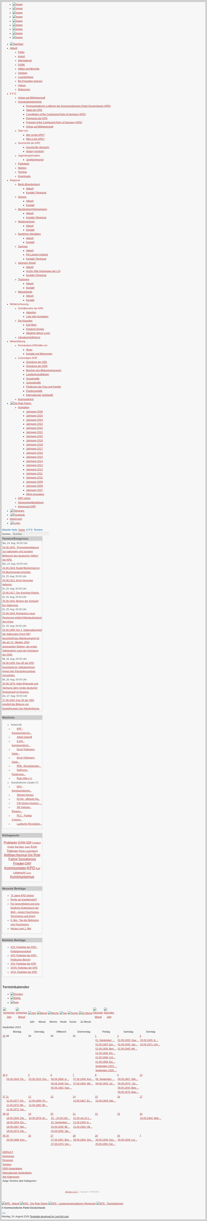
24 (141, 1114)
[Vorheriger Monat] (21, 1017)
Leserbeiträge (25, 77)
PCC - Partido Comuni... (22, 817)
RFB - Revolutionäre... (29, 766)
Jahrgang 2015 (34, 457)
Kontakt (30, 205)
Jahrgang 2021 (34, 432)
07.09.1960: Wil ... (83, 1083)
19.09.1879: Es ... (38, 1118)
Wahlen (22, 168)
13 (52, 1096)
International (25, 60)
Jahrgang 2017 (34, 448)
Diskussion (24, 89)
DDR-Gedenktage (12, 1168)
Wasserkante (25, 291)
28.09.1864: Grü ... (83, 1139)
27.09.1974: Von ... (61, 1144)
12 (29, 1096)
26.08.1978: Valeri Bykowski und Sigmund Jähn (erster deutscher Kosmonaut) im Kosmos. (20, 687)
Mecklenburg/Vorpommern (32, 209)
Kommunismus (22, 877)
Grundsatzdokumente (30, 101)
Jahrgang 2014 (34, 461)
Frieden (18, 863)
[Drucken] (17, 994)
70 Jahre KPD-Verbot (22, 895)
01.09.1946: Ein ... (105, 1053)
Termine (22, 172)
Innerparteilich (26, 399)
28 (74, 1135)
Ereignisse (8, 1156)
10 (141, 1075)
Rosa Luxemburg (28, 851)
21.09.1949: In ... (82, 1122)
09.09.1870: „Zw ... (128, 1083)
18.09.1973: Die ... (16, 1131)
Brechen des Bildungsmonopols (43, 370)
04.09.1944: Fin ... (16, 1079)
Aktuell (30, 188)
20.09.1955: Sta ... (61, 1131)
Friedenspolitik (34, 391)
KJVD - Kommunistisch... (21, 743)
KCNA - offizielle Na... (28, 799)
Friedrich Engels (35, 329)
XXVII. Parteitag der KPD (24, 967)
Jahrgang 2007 (34, 490)
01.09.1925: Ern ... (105, 1044)
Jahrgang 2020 (34, 436)
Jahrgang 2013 (34, 465)
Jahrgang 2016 (34, 453)
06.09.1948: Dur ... (61, 1083)
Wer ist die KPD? (35, 135)
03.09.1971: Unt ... (150, 1044)
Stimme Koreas (25, 795)
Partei (21, 52)
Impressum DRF (27, 506)
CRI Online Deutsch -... (29, 803)
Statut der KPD (34, 110)
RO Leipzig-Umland (37, 254)
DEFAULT (7, 1152)
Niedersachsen (26, 221)
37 (4, 1096)
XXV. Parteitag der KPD (23, 963)
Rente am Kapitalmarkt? (24, 899)
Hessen (22, 197)
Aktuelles (31, 312)
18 (7, 1114)
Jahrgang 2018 (34, 444)
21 (74, 1114)
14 (74, 1096)
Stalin (27, 847)
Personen (7, 1160)
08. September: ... (105, 1079)
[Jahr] (32, 1013)
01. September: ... (105, 1040)
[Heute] (63, 1013)
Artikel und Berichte (28, 68)
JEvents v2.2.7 (71, 1192)
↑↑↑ (4, 1212)
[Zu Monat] (85, 1013)
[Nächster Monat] (98, 1017)
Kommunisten (15, 868)
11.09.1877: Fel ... (16, 1100)
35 (4, 1036)
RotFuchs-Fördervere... (20, 772)
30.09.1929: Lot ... (127, 1139)
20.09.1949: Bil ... (60, 1126)
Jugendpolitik (33, 382)
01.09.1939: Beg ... (105, 1048)
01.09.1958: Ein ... (105, 1062)
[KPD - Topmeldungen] (109, 1203)
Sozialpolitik (32, 378)
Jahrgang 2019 (34, 440)
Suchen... (7, 534)
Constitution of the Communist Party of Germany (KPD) (56, 114)
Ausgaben (23, 407)
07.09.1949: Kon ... (83, 1079)
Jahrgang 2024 (34, 420)
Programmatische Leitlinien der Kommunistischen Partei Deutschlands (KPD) (68, 106)
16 (118, 1096)
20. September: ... (60, 1122)
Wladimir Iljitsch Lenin (38, 333)
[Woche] (53, 1013)
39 (4, 1135)
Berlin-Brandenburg (29, 184)
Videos (22, 85)
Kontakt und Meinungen (39, 353)
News (29, 349)
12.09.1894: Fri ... (38, 1100)
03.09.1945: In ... (149, 1040)
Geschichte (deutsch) (37, 147)
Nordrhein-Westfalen (29, 234)
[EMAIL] (16, 998)
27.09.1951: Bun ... (61, 1139)
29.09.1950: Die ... (105, 1144)
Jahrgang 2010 (34, 477)
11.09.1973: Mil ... (16, 1105)
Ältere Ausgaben (35, 494)
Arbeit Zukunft (24, 737)
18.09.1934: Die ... (16, 1118)
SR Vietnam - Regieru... (21, 809)
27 (52, 1135)
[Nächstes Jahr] (109, 1017)
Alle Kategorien (10, 1176)
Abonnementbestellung (31, 502)
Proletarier (10, 842)
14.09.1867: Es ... (82, 1100)
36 (4, 1075)
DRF (28, 863)
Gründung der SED (36, 362)
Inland (21, 56)
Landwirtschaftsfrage (37, 374)
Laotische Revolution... (29, 824)
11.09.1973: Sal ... (16, 1109)
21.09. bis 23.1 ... (82, 1118)
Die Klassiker (25, 320)
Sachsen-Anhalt (27, 262)
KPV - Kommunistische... (22, 788)
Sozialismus (27, 859)
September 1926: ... (106, 1070)
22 (96, 1114)
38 (4, 1114)
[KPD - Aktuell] (10, 1203)
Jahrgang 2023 (34, 424)
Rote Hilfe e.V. (24, 778)
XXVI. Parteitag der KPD (24, 972)
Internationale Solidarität (39, 395)
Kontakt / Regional (36, 192)
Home (21, 529)
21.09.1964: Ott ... (82, 1126)
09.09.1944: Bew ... (128, 1087)
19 (29, 1114)
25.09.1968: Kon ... (16, 1139)
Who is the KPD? (35, 139)
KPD (31, 868)
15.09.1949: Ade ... (105, 1100)
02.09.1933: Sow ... (128, 1040)
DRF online (24, 498)
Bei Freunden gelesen (30, 81)
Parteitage (23, 163)
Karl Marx (31, 324)
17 (141, 1096)
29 (96, 1135)
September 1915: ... (106, 1066)
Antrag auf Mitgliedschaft (31, 97)
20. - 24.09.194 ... (60, 1118)
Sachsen (23, 246)
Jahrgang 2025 (34, 415)
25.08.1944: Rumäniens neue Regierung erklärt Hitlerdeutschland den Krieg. (22, 617)
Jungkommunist (34, 159)
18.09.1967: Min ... (16, 1126)
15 (96, 1096)
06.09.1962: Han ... (61, 1087)
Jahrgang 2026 (34, 411)
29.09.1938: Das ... (105, 1139)
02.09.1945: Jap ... (128, 1044)
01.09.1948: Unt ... (105, 1057)
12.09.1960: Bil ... (38, 1105)
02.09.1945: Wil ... (127, 1048)
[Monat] (42, 1013)
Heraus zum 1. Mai (21, 928)
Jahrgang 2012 (34, 469)
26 (29, 1135)
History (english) (35, 151)
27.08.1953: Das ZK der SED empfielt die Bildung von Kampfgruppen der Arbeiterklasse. (21, 704)
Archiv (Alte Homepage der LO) (43, 271)
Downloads (24, 176)
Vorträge (22, 73)
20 (52, 1114)
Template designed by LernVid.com (49, 1216)
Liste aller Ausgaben (37, 316)
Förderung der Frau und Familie (43, 386)
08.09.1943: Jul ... (105, 1083)
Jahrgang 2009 (34, 481)
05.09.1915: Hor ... (39, 1079)
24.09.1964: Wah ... (150, 1118)
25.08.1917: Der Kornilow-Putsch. (20, 592)
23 (118, 1114)
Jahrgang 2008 (34, 486)
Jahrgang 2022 (34, 428)
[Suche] (73, 1013)
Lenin (28, 873)
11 (7, 1096)
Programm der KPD (37, 118)
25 (7, 1135)
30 (118, 1135)
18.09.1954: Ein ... (16, 1122)
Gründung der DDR (37, 366)
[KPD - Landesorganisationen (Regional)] (72, 1203)
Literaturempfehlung (29, 337)
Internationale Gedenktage (17, 1172)
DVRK (21, 64)
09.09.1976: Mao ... (128, 1092)
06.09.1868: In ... (60, 1079)
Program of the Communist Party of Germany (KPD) (54, 122)
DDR (29, 842)
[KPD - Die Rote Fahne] (34, 1203)
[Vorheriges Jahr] (9, 1017)
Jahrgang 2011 (34, 473)
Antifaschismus (15, 855)
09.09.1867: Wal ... (128, 1079)
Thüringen (23, 279)
